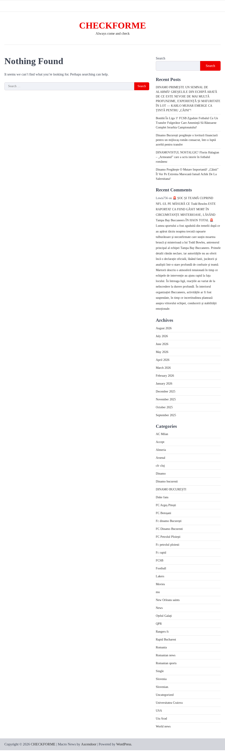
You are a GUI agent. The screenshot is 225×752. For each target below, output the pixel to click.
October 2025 (164, 407)
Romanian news (165, 655)
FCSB (159, 560)
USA (159, 710)
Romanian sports (166, 663)
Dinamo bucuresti (167, 481)
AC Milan (162, 434)
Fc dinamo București (168, 521)
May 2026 (162, 352)
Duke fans (162, 497)
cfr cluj (160, 465)
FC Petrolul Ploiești (168, 536)
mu (158, 592)
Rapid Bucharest (166, 639)
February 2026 (165, 375)
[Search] (217, 6)
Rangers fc (162, 631)
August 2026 (164, 328)
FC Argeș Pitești (166, 505)
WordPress (123, 744)
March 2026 (163, 367)
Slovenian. (162, 687)
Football (161, 568)
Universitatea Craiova (169, 702)
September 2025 (166, 415)
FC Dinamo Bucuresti (169, 529)
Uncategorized (165, 694)
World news (163, 726)
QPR (159, 623)
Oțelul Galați (164, 615)
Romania (161, 647)
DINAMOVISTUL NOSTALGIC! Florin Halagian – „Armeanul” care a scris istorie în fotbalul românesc (187, 157)
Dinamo (161, 473)
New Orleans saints (168, 600)
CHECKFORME (112, 26)
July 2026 (162, 336)
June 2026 (162, 344)
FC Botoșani (163, 513)
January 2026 (164, 383)
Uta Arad (161, 718)
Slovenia (161, 679)
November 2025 (166, 399)
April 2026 (162, 360)
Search (160, 58)
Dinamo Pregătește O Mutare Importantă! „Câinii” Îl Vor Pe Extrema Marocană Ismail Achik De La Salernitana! (187, 174)
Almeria (161, 450)
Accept (160, 442)
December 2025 (165, 391)
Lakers (160, 576)
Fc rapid (161, 552)
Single (160, 671)
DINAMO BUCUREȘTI (171, 489)
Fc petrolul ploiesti (167, 544)
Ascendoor (88, 744)
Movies (160, 584)
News (159, 608)
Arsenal (160, 457)
